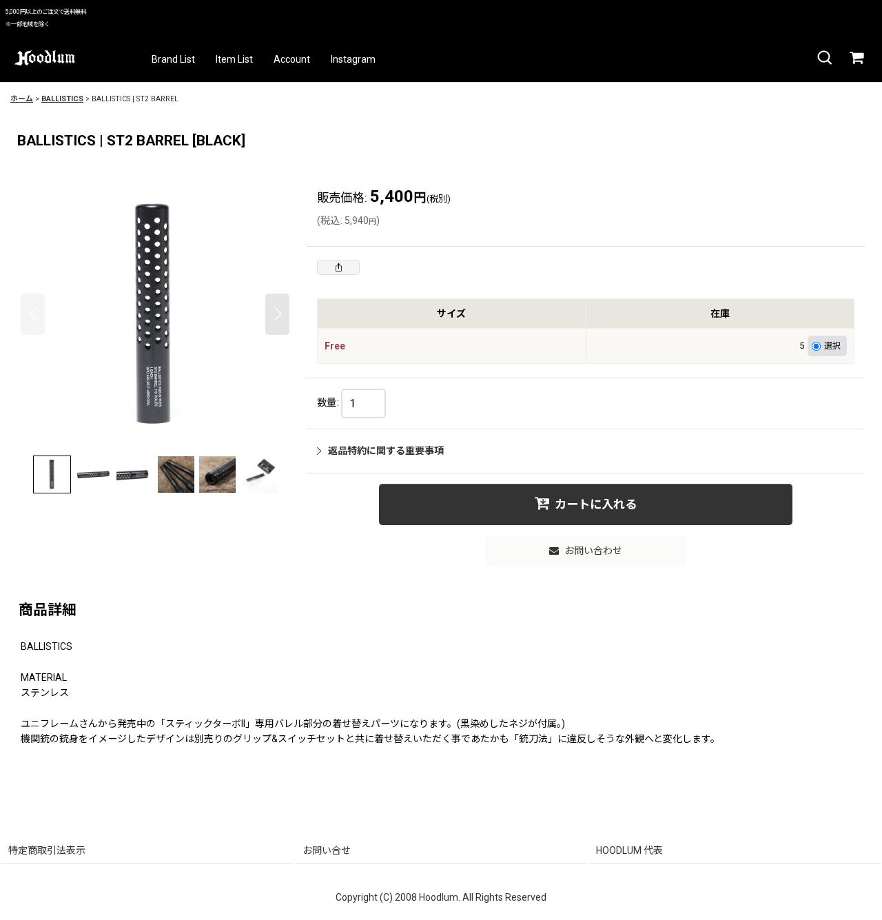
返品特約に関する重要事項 (386, 450)
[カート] (855, 57)
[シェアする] (338, 267)
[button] (824, 57)
